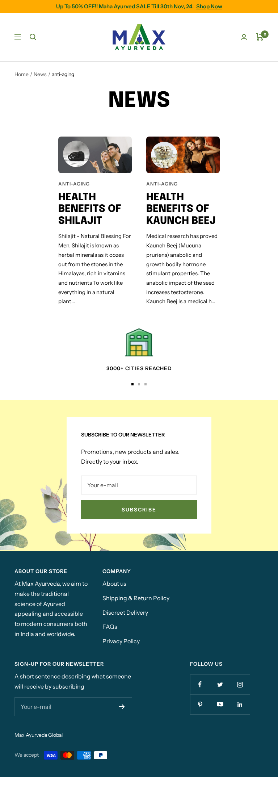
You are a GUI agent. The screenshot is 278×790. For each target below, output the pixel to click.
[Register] (122, 706)
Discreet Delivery (125, 612)
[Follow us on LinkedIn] (240, 704)
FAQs (109, 626)
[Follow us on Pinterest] (200, 704)
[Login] (244, 37)
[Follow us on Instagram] (240, 684)
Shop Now (209, 6)
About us (114, 583)
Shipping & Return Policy (135, 598)
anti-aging (74, 184)
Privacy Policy (121, 641)
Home (21, 74)
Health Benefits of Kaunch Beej (181, 209)
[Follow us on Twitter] (220, 684)
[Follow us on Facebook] (200, 684)
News (40, 74)
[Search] (33, 37)
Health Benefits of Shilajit (89, 209)
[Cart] (260, 37)
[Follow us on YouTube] (220, 704)
